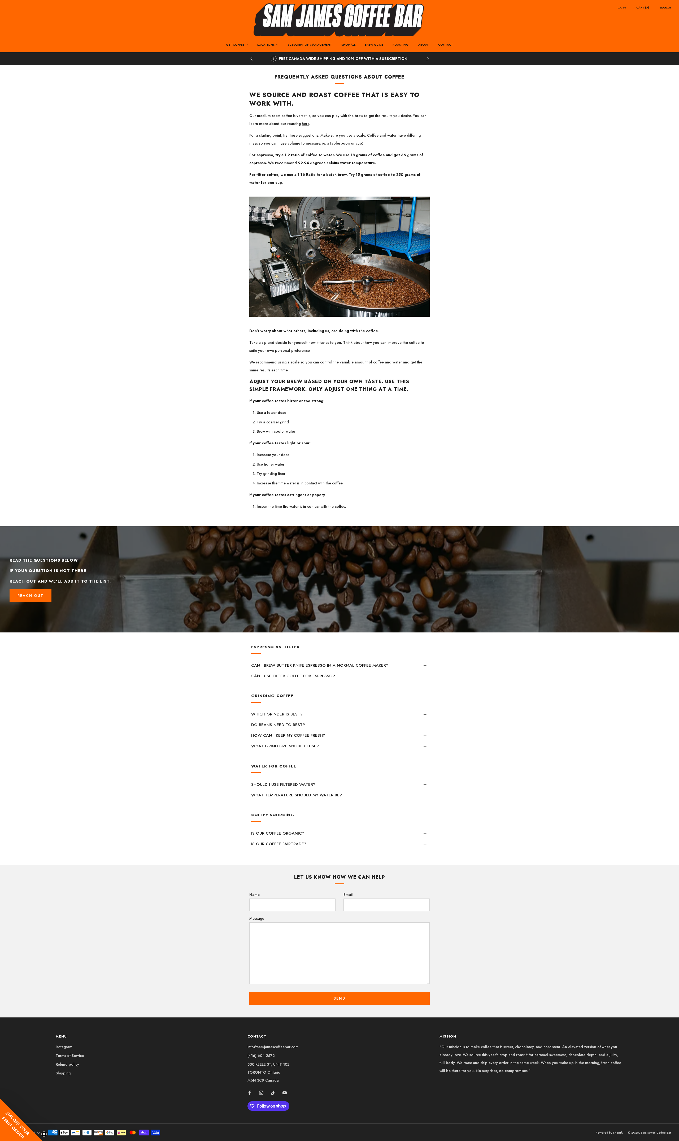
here (305, 123)
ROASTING (401, 44)
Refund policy (67, 1064)
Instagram (64, 1046)
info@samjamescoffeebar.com (273, 1046)
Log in (621, 7)
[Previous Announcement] (251, 58)
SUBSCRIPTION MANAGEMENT (310, 44)
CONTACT (445, 44)
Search (665, 7)
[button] (21, 1120)
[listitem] (340, 58)
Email (348, 894)
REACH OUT (30, 595)
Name (254, 894)
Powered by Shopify (609, 1132)
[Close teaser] (44, 1134)
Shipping (63, 1073)
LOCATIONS (266, 44)
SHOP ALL (348, 44)
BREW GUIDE (374, 44)
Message (256, 918)
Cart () (642, 7)
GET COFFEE (235, 44)
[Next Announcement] (427, 58)
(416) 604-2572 (261, 1055)
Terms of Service (70, 1055)
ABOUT (423, 44)
